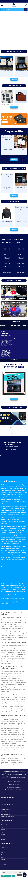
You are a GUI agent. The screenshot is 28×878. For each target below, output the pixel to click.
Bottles (2, 836)
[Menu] (2, 5)
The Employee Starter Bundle (21, 70)
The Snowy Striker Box (21, 221)
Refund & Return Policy (5, 862)
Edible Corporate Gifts (5, 814)
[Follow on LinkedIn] (16, 793)
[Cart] (26, 5)
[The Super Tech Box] (21, 179)
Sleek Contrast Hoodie (7, 221)
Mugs (2, 832)
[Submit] (25, 9)
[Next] (27, 97)
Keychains (3, 829)
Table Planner (8, 149)
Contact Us (3, 857)
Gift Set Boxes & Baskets (6, 809)
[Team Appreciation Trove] (7, 179)
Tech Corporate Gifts (5, 806)
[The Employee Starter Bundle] (21, 63)
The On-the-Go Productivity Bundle (7, 71)
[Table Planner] (8, 141)
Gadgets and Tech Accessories (7, 824)
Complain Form (4, 866)
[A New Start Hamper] (21, 141)
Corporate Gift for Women (6, 811)
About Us (3, 852)
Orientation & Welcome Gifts (7, 804)
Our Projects (3, 864)
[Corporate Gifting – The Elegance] (14, 5)
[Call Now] (25, 875)
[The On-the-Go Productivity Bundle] (6, 63)
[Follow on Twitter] (14, 793)
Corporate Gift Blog (5, 847)
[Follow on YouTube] (19, 793)
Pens (2, 827)
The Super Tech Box (21, 187)
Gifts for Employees (5, 802)
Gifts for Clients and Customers (7, 816)
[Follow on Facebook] (9, 793)
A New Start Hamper (21, 149)
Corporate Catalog (4, 849)
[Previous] (1, 97)
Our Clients (3, 859)
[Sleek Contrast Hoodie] (6, 213)
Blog (2, 854)
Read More (15, 432)
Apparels (3, 839)
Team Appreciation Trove (7, 188)
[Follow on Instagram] (11, 793)
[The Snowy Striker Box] (21, 213)
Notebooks (3, 834)
